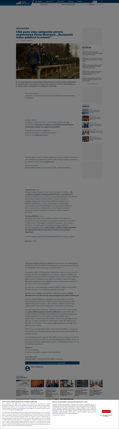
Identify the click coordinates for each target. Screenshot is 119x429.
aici (42, 419)
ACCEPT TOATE (106, 411)
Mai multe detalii (19, 409)
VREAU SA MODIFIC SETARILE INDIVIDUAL (106, 415)
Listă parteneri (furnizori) (59, 415)
